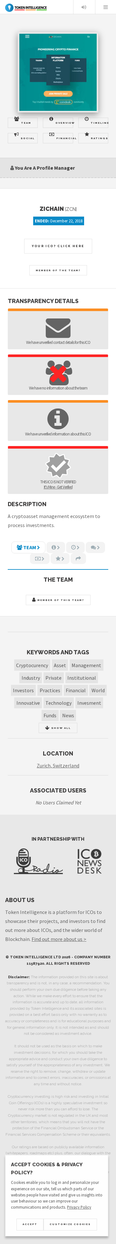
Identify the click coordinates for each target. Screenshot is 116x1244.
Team (26, 122)
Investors (23, 690)
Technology (58, 703)
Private (53, 678)
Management (86, 665)
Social (28, 138)
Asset (60, 665)
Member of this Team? (60, 600)
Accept (30, 1224)
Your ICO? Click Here (58, 246)
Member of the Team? (58, 270)
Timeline (99, 122)
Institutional (81, 678)
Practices (50, 690)
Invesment (89, 703)
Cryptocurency (32, 665)
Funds (50, 715)
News (68, 715)
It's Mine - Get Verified (58, 486)
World (98, 690)
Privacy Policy (79, 1207)
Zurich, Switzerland (58, 765)
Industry (31, 678)
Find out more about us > (59, 939)
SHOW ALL (60, 727)
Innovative (28, 703)
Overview (64, 122)
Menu (105, 7)
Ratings (99, 138)
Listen (83, 7)
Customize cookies (70, 1224)
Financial (64, 138)
